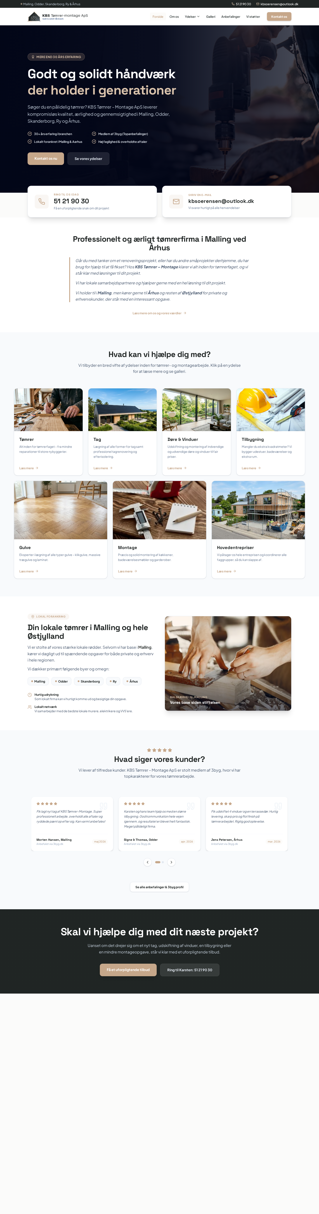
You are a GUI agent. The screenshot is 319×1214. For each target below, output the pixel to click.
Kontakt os (279, 16)
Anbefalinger (230, 16)
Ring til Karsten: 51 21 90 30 (189, 970)
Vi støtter (253, 16)
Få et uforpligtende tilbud (128, 969)
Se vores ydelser (88, 158)
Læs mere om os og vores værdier (157, 313)
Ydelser (190, 16)
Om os (174, 16)
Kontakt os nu (46, 158)
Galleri (210, 16)
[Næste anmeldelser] (171, 862)
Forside (158, 16)
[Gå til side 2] (163, 862)
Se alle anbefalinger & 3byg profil (159, 887)
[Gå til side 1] (157, 862)
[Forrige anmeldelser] (147, 862)
